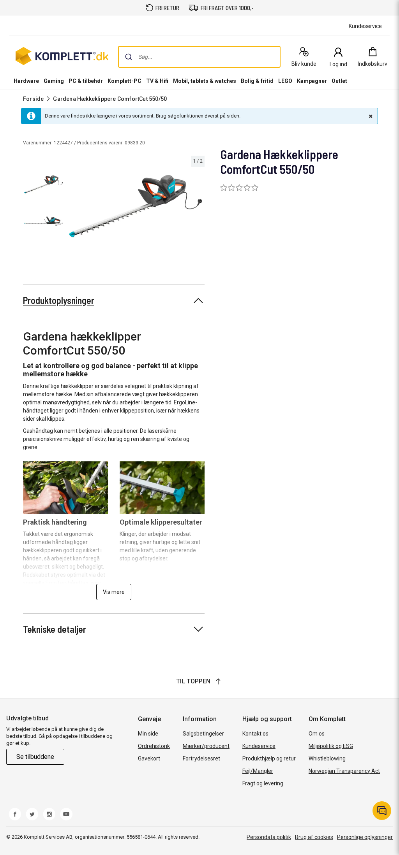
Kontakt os (255, 733)
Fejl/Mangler (257, 771)
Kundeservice (258, 746)
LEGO (285, 81)
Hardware (26, 81)
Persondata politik (269, 837)
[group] (136, 206)
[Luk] (370, 116)
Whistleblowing (327, 758)
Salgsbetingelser (203, 733)
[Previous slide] (73, 207)
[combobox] (199, 57)
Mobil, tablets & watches (204, 81)
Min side (148, 733)
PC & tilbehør (86, 81)
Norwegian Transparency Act (344, 771)
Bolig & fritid (257, 81)
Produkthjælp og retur (269, 758)
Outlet (339, 81)
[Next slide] (198, 207)
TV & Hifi (157, 81)
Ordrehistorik (154, 746)
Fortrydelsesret (201, 758)
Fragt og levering (262, 783)
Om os (317, 733)
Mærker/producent (206, 746)
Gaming (54, 81)
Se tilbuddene (35, 756)
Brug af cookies (314, 837)
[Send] (128, 57)
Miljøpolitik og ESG (331, 746)
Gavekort (149, 758)
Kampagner (312, 81)
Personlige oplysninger (365, 837)
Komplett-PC (124, 81)
